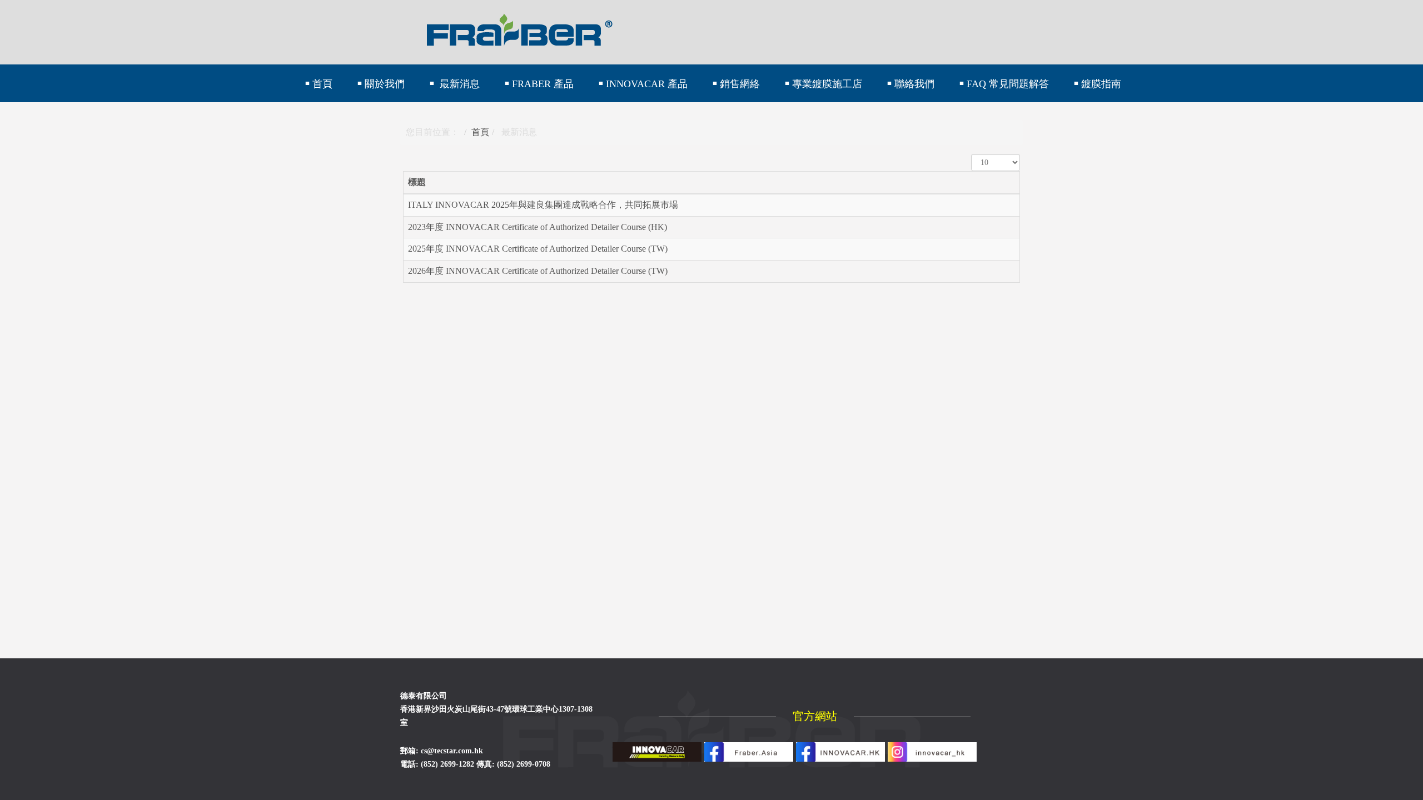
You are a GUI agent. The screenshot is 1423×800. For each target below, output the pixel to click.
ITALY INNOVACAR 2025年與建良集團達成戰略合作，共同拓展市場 (543, 204)
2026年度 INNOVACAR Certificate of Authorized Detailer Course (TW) (538, 271)
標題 (417, 182)
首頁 (480, 132)
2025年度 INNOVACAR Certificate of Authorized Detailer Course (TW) (538, 248)
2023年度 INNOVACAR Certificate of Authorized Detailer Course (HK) (537, 227)
